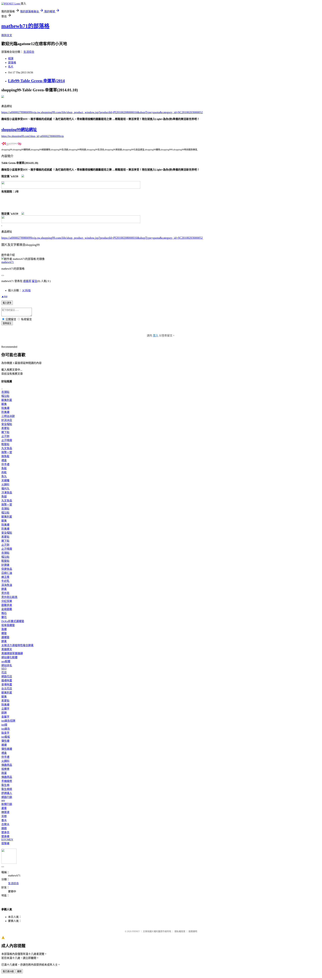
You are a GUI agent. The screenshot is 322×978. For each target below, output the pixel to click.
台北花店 (6, 688)
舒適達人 (6, 793)
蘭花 (4, 617)
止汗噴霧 (6, 440)
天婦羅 (5, 480)
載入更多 (7, 303)
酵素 (4, 589)
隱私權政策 (179, 931)
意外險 (5, 593)
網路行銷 (6, 797)
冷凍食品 (6, 492)
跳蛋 (4, 773)
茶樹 (4, 816)
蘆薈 (4, 808)
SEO (4, 668)
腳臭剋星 (6, 400)
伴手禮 (5, 464)
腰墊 (4, 633)
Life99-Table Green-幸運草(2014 (36, 81)
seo (3, 800)
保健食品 (6, 568)
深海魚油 (6, 585)
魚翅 (4, 496)
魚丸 (4, 476)
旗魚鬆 (5, 456)
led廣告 (5, 728)
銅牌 (4, 712)
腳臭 (4, 404)
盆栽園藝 (6, 609)
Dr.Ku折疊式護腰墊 (12, 621)
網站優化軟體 (9, 657)
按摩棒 (5, 769)
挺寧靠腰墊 (8, 625)
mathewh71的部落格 (25, 26)
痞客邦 (27, 281)
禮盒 (4, 460)
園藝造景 (6, 605)
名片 (10, 66)
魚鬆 (4, 468)
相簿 (10, 58)
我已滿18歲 (8, 971)
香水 (4, 820)
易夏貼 (5, 428)
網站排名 (6, 665)
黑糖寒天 (6, 649)
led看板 (5, 736)
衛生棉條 (6, 789)
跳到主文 (6, 35)
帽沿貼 (5, 396)
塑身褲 (5, 836)
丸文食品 (6, 448)
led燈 (4, 724)
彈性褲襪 (6, 748)
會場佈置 (6, 684)
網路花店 (6, 676)
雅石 (4, 613)
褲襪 (4, 744)
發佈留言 (7, 323)
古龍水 (5, 824)
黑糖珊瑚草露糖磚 (12, 653)
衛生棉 (5, 785)
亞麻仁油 (6, 573)
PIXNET (136, 931)
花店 (4, 672)
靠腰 (4, 629)
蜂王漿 (5, 577)
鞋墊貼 (5, 444)
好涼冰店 (6, 420)
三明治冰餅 (8, 416)
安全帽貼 (6, 424)
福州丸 (5, 488)
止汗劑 (5, 436)
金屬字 (5, 716)
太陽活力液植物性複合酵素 (17, 645)
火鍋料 (5, 484)
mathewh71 (7, 262)
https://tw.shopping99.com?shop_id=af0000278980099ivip (32, 136)
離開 (19, 971)
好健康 (5, 564)
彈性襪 (5, 740)
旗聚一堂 (6, 452)
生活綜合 (28, 51)
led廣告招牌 (8, 720)
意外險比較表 (9, 597)
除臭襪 (5, 408)
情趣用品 (6, 765)
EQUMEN (7, 839)
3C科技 (26, 290)
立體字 (5, 708)
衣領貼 (5, 392)
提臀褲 (5, 843)
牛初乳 (5, 581)
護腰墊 (5, 637)
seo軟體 (5, 661)
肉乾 (4, 472)
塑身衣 (5, 832)
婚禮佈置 (6, 680)
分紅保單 (6, 601)
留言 (34, 281)
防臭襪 (5, 412)
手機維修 (6, 781)
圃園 (4, 828)
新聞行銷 (6, 804)
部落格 (12, 62)
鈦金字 (5, 732)
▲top (4, 296)
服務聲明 (193, 931)
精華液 (5, 812)
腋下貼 (5, 432)
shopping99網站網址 (19, 129)
